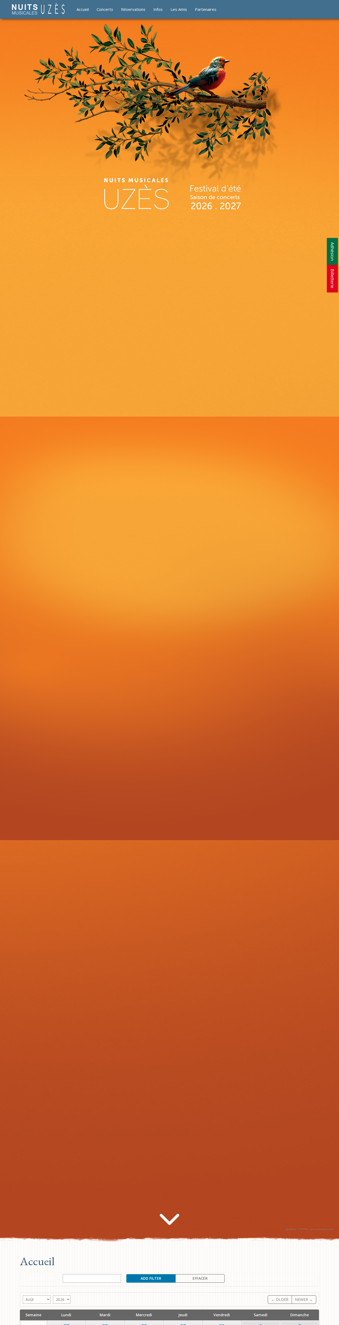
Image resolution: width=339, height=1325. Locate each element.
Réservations (133, 9)
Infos (158, 9)
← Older (279, 1299)
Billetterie (332, 278)
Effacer (200, 1278)
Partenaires (205, 9)
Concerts (105, 9)
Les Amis (179, 9)
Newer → (304, 1299)
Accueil (83, 9)
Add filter (151, 1278)
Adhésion (332, 251)
